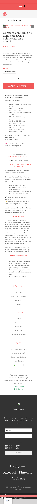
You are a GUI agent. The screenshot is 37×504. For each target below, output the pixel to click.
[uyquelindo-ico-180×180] (5, 13)
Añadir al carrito (17, 86)
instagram (17, 466)
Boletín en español (13, 446)
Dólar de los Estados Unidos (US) (15, 498)
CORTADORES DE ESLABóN (18, 157)
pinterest (25, 472)
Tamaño (5, 68)
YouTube (18, 478)
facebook (10, 472)
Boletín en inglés (13, 448)
